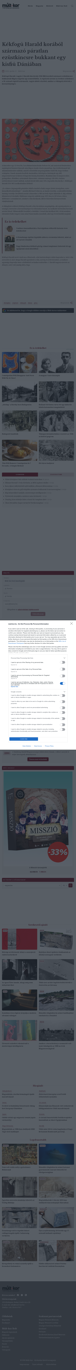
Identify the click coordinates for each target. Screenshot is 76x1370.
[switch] (62, 662)
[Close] (72, 624)
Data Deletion (27, 746)
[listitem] (38, 658)
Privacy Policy (49, 746)
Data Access (38, 746)
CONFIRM (23, 739)
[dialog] (38, 685)
